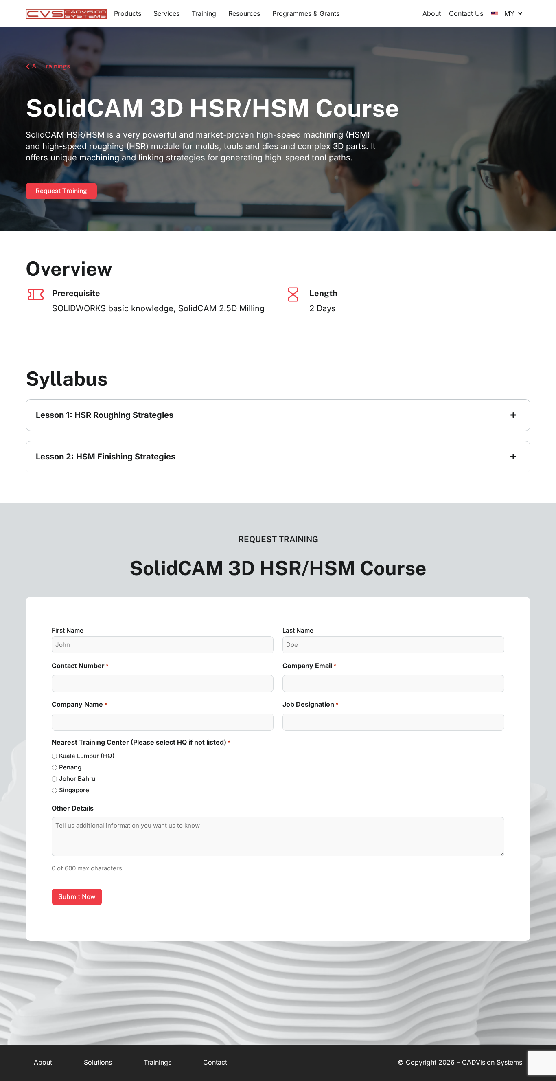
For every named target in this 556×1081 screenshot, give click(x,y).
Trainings (157, 1062)
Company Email (309, 665)
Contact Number (80, 665)
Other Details (73, 808)
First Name (67, 630)
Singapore (74, 790)
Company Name (79, 704)
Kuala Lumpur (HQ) (87, 756)
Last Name (297, 630)
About (43, 1062)
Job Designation (310, 704)
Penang (70, 767)
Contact (215, 1062)
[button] (127, 13)
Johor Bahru (77, 778)
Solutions (98, 1062)
